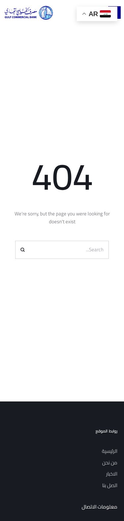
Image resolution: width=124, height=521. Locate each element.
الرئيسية (109, 451)
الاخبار (111, 474)
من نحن (109, 462)
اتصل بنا (109, 485)
